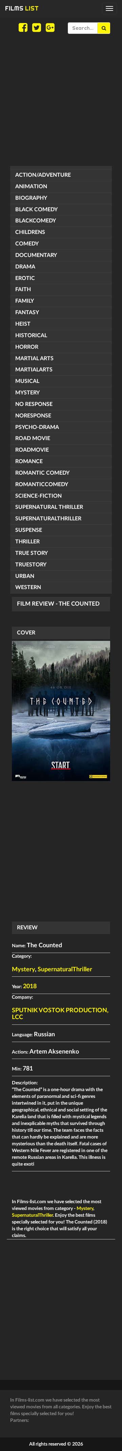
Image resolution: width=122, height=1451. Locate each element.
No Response (34, 404)
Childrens (30, 232)
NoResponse (33, 415)
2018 (30, 986)
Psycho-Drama (37, 427)
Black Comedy (36, 209)
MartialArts (34, 369)
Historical (31, 335)
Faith (23, 289)
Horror (26, 347)
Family (24, 301)
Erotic (25, 278)
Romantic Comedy (42, 473)
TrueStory (30, 564)
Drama (25, 266)
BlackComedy (35, 220)
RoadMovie (32, 450)
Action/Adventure (43, 175)
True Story (31, 553)
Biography (31, 198)
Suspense (28, 530)
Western (28, 587)
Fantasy (27, 312)
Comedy (27, 243)
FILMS (22, 8)
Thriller (27, 541)
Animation (31, 186)
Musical (27, 381)
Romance (29, 461)
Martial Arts (34, 358)
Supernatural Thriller (49, 507)
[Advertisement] (61, 100)
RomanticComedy (41, 484)
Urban (24, 576)
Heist (22, 324)
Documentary (36, 255)
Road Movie (32, 438)
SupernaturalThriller (48, 518)
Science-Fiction (38, 496)
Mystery (27, 392)
